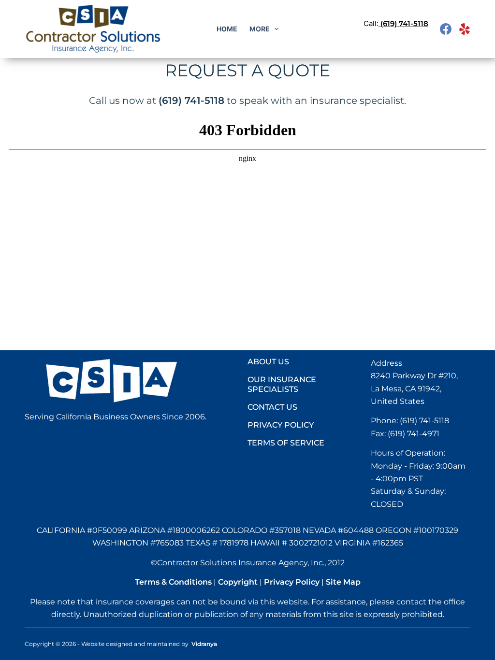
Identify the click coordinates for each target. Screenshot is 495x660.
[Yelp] (464, 29)
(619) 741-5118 (404, 23)
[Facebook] (445, 29)
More (259, 29)
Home (227, 29)
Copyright (238, 582)
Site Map (343, 582)
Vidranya (204, 643)
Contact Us (272, 407)
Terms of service (286, 442)
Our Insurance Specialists (282, 384)
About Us (268, 361)
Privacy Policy (281, 425)
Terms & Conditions (173, 582)
